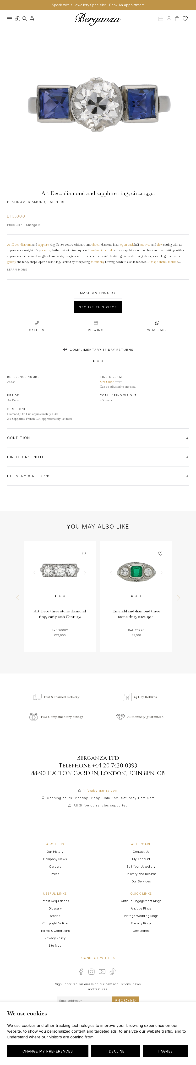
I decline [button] (116, 1051)
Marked (173, 262)
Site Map (55, 945)
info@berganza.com (100, 790)
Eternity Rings (141, 923)
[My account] (169, 18)
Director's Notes (28, 457)
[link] (59, 577)
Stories (55, 916)
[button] (94, 358)
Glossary (55, 908)
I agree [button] (165, 1051)
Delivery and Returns (141, 874)
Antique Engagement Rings (141, 901)
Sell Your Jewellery (141, 866)
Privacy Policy (55, 938)
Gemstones (141, 931)
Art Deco (13, 245)
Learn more (17, 269)
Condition (19, 438)
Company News (55, 859)
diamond (26, 245)
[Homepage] (98, 19)
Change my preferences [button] (47, 1051)
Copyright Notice (55, 923)
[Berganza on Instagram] (91, 971)
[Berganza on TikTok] (113, 971)
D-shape (152, 262)
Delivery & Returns (29, 476)
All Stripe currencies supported (101, 805)
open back (127, 245)
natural (107, 250)
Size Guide (107, 382)
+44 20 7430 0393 (114, 766)
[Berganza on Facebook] (81, 971)
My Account (141, 859)
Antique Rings (141, 908)
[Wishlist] (185, 18)
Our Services (141, 881)
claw (160, 245)
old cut (95, 245)
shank (162, 262)
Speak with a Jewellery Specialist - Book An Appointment (98, 5)
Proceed (125, 1000)
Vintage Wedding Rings (141, 916)
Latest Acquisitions (55, 901)
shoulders (97, 262)
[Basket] (178, 18)
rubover (145, 245)
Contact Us (141, 851)
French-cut (94, 250)
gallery (11, 262)
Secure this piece (98, 307)
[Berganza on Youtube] (102, 971)
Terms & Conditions (55, 931)
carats (46, 250)
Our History (55, 851)
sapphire (43, 245)
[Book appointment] (161, 18)
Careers (55, 866)
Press (55, 874)
